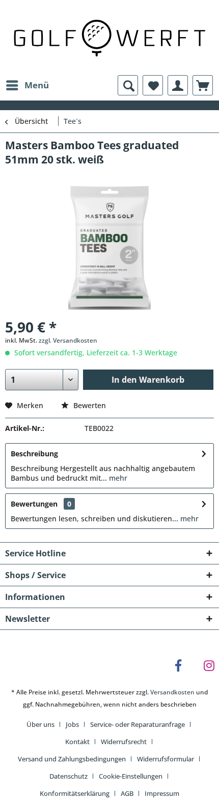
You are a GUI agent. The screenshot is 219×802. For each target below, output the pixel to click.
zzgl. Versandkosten (68, 340)
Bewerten (88, 405)
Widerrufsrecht (124, 741)
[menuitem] (27, 85)
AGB (127, 793)
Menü (36, 85)
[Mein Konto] (178, 85)
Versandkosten (172, 692)
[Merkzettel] (153, 85)
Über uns (40, 724)
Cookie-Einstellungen (130, 776)
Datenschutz (68, 776)
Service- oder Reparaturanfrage (137, 724)
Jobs (72, 724)
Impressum (162, 793)
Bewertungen (34, 504)
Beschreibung (34, 453)
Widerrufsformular (165, 758)
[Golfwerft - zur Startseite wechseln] (109, 36)
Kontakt (77, 741)
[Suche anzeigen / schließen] (128, 85)
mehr (117, 478)
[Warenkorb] (203, 85)
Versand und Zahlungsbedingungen (72, 758)
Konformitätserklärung (75, 793)
